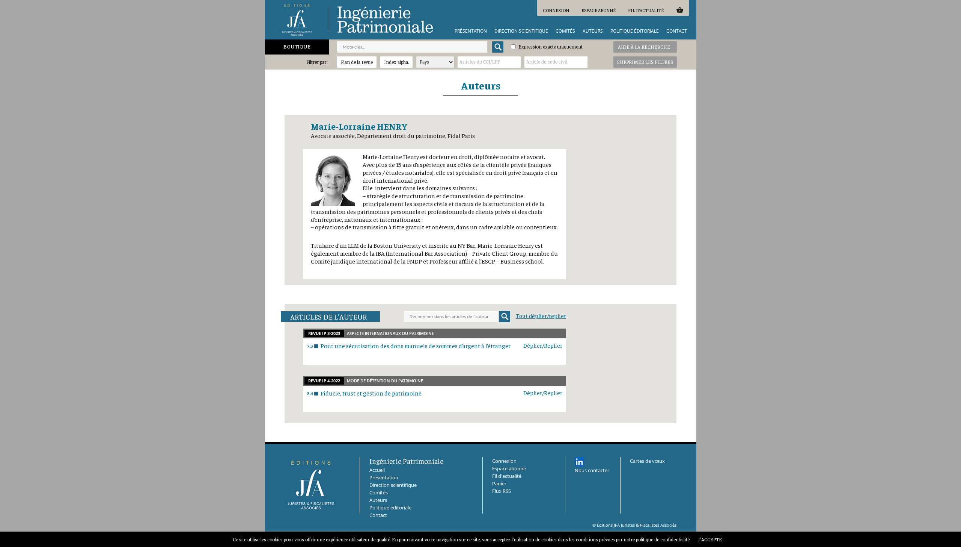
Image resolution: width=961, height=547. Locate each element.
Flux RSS (501, 491)
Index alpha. (396, 62)
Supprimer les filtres (645, 62)
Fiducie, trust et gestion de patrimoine (371, 393)
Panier (679, 9)
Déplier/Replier (542, 345)
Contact (676, 31)
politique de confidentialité (663, 539)
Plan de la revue (357, 62)
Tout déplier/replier (541, 315)
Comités (565, 31)
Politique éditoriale (634, 31)
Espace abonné (598, 10)
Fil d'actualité (646, 10)
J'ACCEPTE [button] (710, 539)
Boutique (296, 46)
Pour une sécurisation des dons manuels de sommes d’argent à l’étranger (416, 345)
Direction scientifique (521, 31)
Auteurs (593, 31)
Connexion (556, 10)
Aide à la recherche (644, 47)
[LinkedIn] (579, 462)
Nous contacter (592, 470)
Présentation (471, 31)
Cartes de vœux (647, 461)
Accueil (377, 470)
